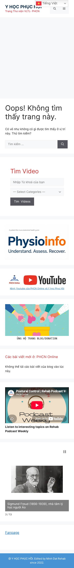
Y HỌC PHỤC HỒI (23, 6)
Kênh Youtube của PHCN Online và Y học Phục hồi (37, 288)
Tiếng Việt (49, 3)
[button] (64, 451)
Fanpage (12, 533)
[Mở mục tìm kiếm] (54, 8)
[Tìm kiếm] (62, 144)
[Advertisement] (37, 56)
